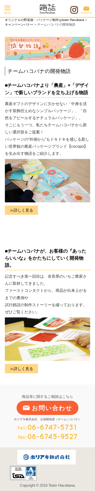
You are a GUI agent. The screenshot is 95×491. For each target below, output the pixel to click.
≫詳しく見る (21, 210)
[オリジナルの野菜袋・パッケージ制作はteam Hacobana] (43, 9)
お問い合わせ (52, 407)
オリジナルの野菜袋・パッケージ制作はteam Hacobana (44, 20)
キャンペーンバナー (19, 24)
